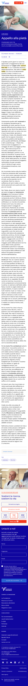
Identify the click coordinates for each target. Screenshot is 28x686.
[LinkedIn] (15, 662)
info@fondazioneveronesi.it (12, 654)
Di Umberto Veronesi (7, 53)
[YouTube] (11, 662)
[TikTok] (19, 662)
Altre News (4, 33)
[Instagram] (7, 662)
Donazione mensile (14, 509)
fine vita (13, 460)
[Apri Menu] (25, 3)
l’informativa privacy (15, 567)
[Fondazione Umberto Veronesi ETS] (5, 3)
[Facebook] (3, 662)
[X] (23, 662)
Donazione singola (14, 504)
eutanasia (5, 460)
